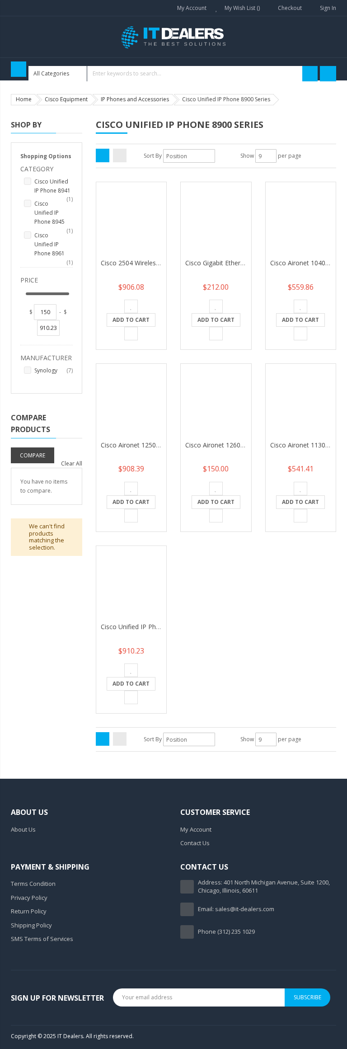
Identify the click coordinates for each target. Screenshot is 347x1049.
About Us (23, 829)
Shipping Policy (31, 925)
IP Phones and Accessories (135, 99)
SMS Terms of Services (42, 939)
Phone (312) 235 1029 (226, 931)
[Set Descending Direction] (220, 155)
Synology (53, 370)
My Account (191, 8)
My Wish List (241, 8)
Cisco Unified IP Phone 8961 (53, 244)
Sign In (328, 8)
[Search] (310, 73)
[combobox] (173, 73)
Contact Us (195, 843)
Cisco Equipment (66, 99)
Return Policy (29, 911)
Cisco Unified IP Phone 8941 (53, 186)
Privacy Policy (29, 898)
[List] (120, 155)
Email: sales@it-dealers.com (236, 909)
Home (24, 99)
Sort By (153, 156)
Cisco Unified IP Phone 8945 (53, 213)
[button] (131, 306)
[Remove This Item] (79, 451)
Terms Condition (33, 884)
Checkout (290, 8)
